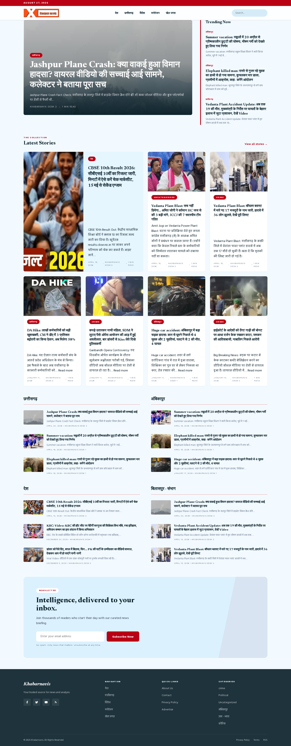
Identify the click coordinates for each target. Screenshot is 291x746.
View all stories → (256, 144)
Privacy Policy (170, 702)
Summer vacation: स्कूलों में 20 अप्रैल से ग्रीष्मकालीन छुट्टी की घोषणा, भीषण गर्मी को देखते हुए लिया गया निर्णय (235, 42)
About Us (167, 688)
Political (223, 695)
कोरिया (222, 723)
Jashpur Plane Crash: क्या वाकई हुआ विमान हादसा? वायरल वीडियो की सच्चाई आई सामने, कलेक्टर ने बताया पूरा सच (105, 75)
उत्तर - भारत (224, 716)
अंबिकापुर (158, 399)
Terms (256, 740)
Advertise (167, 709)
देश (116, 12)
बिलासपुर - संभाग (163, 489)
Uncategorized (228, 702)
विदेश (142, 12)
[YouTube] (46, 702)
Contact (167, 695)
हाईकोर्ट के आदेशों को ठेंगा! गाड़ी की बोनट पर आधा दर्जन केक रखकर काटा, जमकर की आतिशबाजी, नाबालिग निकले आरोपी (238, 335)
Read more (65, 370)
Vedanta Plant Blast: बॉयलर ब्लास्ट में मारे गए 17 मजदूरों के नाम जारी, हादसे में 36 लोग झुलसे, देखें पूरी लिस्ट (238, 211)
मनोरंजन (155, 12)
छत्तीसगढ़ (129, 12)
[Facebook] (27, 702)
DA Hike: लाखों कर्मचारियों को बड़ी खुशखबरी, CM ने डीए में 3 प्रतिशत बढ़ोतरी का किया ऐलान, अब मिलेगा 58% (51, 335)
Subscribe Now (123, 636)
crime (222, 688)
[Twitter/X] (36, 702)
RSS (265, 740)
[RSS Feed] (55, 702)
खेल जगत (171, 12)
